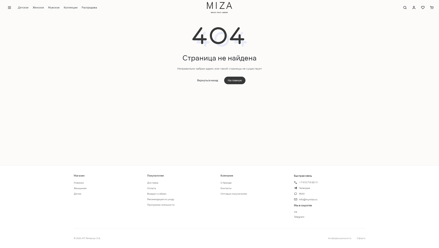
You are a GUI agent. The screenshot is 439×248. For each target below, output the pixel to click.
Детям (77, 193)
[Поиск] (405, 7)
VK (295, 212)
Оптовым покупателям (234, 193)
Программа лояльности (160, 204)
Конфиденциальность (339, 238)
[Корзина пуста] (431, 7)
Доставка (152, 182)
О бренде (226, 182)
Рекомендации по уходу (160, 199)
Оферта (361, 238)
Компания (227, 175)
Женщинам (80, 188)
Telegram (299, 216)
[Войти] (414, 7)
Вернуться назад (207, 80)
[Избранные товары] (423, 7)
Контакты (226, 188)
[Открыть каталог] (9, 8)
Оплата (151, 188)
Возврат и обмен (156, 193)
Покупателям (155, 175)
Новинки (79, 182)
